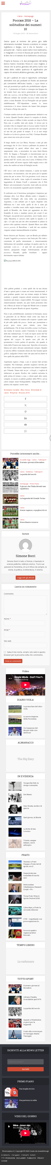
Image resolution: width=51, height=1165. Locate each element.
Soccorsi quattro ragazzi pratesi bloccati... (30, 932)
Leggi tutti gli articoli (25, 577)
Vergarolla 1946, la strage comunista (31, 784)
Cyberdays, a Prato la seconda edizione (32, 908)
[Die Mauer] (15, 797)
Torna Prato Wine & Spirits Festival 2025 (31, 897)
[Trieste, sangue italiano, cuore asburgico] (15, 843)
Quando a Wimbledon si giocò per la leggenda (32, 1022)
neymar (14, 392)
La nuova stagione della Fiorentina (30, 717)
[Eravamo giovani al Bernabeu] (15, 988)
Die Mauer (27, 794)
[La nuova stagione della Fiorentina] (15, 719)
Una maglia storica (26, 1089)
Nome (7, 619)
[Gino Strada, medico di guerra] (15, 809)
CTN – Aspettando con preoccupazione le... (32, 920)
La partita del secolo (28, 474)
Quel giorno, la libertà (32, 817)
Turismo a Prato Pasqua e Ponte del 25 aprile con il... (32, 863)
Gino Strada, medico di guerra (32, 807)
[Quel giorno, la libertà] (15, 820)
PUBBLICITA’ (31, 1158)
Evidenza (29, 472)
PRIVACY (40, 1158)
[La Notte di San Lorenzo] (15, 832)
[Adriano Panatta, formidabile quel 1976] (15, 1000)
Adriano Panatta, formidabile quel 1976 (32, 998)
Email (7, 630)
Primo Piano (34, 484)
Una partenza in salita (28, 1100)
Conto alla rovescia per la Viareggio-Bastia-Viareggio (32, 1033)
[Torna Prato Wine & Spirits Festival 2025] (15, 899)
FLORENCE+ (5, 1155)
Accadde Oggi (25, 460)
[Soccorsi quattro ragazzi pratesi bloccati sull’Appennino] (15, 933)
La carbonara (25, 961)
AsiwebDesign (43, 1151)
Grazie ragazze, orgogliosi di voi (33, 510)
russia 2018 (25, 392)
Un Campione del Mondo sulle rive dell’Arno (30, 730)
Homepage (29, 16)
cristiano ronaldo (12, 390)
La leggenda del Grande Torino (32, 498)
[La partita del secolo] (15, 1011)
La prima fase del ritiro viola (32, 707)
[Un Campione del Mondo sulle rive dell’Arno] (15, 731)
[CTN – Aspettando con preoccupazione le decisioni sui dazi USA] (15, 922)
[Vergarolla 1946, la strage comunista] (15, 786)
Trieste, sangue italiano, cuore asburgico (29, 842)
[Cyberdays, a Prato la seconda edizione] (15, 910)
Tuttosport (42, 460)
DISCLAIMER (21, 1158)
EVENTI (32, 1155)
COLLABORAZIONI (8, 1158)
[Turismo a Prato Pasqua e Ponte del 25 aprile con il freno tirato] (15, 864)
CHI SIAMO (16, 1155)
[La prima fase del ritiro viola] (15, 709)
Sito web (7, 641)
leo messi (26, 390)
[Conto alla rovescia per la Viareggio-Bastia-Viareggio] (15, 1034)
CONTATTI (25, 1155)
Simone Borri (33, 33)
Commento (9, 593)
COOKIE (4, 1161)
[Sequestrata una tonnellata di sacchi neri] (15, 876)
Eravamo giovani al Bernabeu (32, 462)
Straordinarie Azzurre (29, 522)
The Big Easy (25, 758)
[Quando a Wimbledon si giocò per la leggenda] (15, 1023)
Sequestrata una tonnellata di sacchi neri (31, 875)
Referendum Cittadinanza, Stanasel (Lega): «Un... (32, 886)
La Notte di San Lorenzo (29, 830)
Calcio (19, 16)
